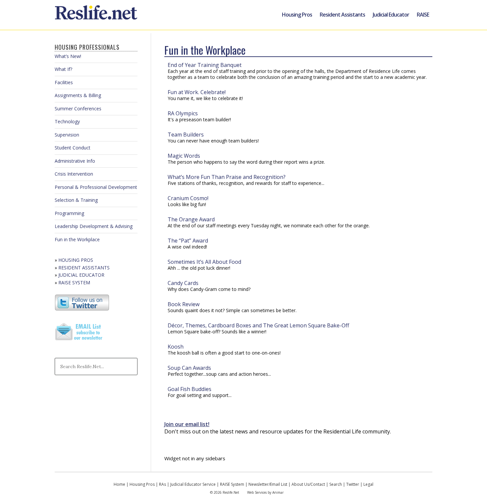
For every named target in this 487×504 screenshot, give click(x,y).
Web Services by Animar (265, 492)
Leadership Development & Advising (94, 226)
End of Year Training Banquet (205, 65)
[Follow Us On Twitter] (82, 309)
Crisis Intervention (74, 174)
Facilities (64, 82)
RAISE (423, 14)
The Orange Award (191, 219)
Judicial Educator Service (193, 484)
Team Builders (186, 134)
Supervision (67, 135)
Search (335, 484)
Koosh (176, 346)
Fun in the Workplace (77, 239)
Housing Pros (297, 14)
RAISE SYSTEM (74, 282)
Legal (368, 484)
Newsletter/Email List (267, 484)
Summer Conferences (78, 108)
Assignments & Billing (78, 95)
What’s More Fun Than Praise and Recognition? (227, 177)
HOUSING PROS (75, 260)
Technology (67, 121)
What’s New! (68, 56)
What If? (63, 69)
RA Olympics (183, 113)
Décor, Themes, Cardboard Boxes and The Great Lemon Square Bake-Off (258, 325)
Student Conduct (72, 147)
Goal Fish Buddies (189, 389)
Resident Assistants (342, 14)
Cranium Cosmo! (188, 198)
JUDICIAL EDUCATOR (81, 275)
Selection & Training (76, 200)
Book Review (183, 304)
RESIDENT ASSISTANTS (84, 267)
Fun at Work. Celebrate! (197, 92)
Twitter (352, 484)
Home (119, 484)
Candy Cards (183, 283)
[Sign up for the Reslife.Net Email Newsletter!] (79, 341)
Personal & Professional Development (96, 187)
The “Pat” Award (188, 240)
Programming (69, 213)
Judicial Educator (391, 14)
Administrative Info (75, 161)
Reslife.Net (97, 15)
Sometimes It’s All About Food (204, 261)
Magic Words (184, 155)
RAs (162, 484)
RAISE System (232, 484)
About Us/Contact (308, 484)
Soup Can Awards (189, 367)
